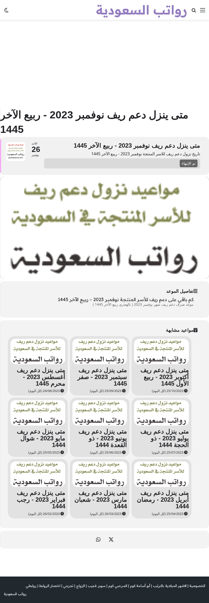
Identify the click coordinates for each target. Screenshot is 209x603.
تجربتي (68, 586)
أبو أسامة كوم (140, 586)
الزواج (80, 586)
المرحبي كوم (117, 586)
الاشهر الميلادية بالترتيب (170, 586)
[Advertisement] (104, 63)
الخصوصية (197, 586)
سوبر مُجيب (97, 586)
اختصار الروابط (49, 586)
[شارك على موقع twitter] (111, 539)
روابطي (31, 586)
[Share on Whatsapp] (98, 539)
